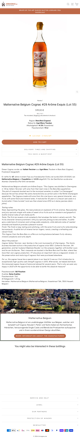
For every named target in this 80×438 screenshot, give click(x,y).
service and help (39, 398)
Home (39, 101)
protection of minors (39, 418)
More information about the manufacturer (40, 336)
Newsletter (39, 425)
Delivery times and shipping (40, 149)
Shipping (36, 115)
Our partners (39, 411)
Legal (39, 405)
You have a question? (40, 154)
